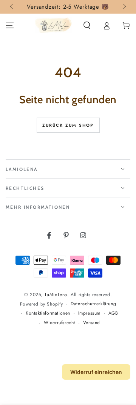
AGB (113, 313)
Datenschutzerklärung (93, 304)
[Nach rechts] (123, 7)
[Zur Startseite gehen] (53, 25)
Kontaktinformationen (48, 313)
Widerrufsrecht (59, 323)
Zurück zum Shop (68, 125)
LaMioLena (56, 294)
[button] (87, 25)
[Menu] (10, 25)
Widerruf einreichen (96, 372)
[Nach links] (12, 7)
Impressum (89, 313)
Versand (91, 323)
